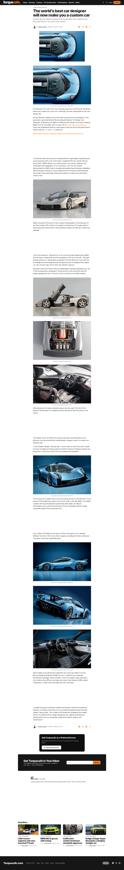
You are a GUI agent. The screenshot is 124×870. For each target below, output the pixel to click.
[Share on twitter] (83, 27)
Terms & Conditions (60, 863)
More (78, 2)
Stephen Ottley (42, 26)
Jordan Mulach (25, 845)
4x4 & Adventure (50, 2)
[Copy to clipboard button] (89, 27)
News (35, 7)
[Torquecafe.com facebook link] (113, 863)
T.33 (53, 130)
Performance (25, 836)
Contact (47, 863)
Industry (69, 836)
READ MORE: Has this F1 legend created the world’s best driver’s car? (58, 133)
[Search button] (103, 2)
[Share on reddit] (86, 27)
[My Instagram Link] (119, 863)
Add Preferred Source (52, 747)
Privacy (52, 863)
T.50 (46, 130)
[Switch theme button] (107, 2)
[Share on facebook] (79, 27)
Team (42, 863)
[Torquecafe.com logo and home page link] (11, 2)
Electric (71, 2)
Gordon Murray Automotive (76, 125)
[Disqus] (62, 797)
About (38, 863)
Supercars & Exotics (42, 7)
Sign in (110, 2)
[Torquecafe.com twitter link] (116, 863)
